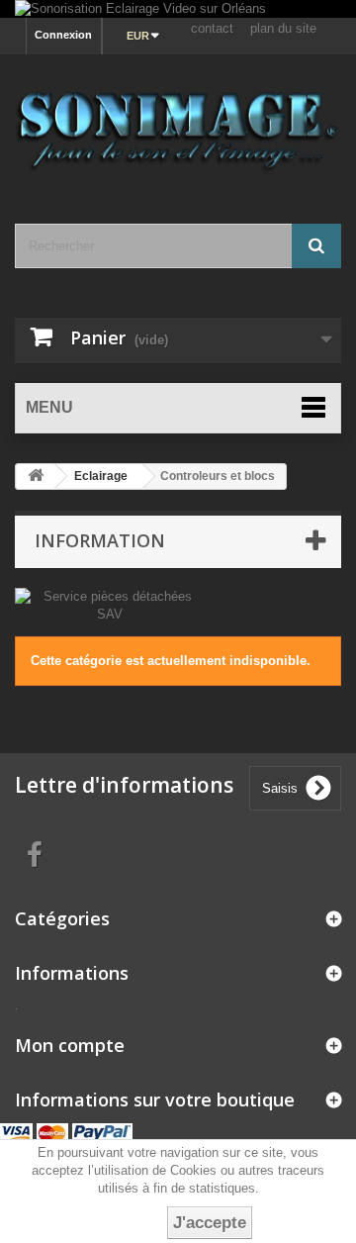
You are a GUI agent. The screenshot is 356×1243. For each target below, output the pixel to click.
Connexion (63, 35)
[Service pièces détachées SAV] (109, 604)
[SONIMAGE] (178, 121)
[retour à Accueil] (35, 476)
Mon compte (70, 1045)
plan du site (283, 28)
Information (100, 540)
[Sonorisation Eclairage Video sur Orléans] (178, 9)
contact (212, 28)
